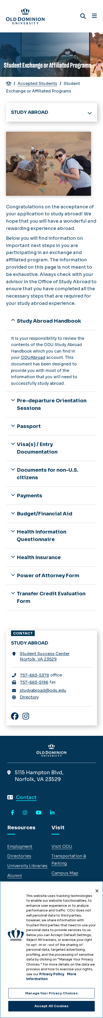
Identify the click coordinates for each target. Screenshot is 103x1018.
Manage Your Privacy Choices (51, 993)
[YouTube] (39, 813)
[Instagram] (25, 813)
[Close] (97, 890)
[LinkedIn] (52, 813)
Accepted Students (37, 83)
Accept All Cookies (51, 1006)
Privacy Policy (51, 974)
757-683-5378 (34, 675)
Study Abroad (29, 112)
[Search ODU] (83, 16)
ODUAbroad (33, 357)
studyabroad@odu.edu (43, 690)
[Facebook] (12, 813)
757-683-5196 (34, 682)
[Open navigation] (94, 16)
